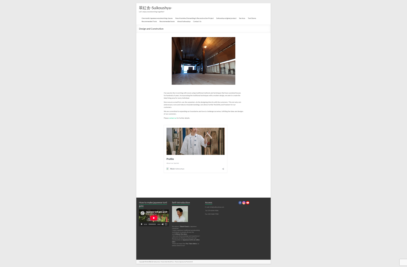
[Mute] (163, 224)
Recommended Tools (149, 21)
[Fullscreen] (166, 224)
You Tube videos (191, 243)
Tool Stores (252, 18)
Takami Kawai (184, 226)
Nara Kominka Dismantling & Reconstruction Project (194, 18)
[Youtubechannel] (247, 202)
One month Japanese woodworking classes (157, 18)
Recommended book (167, 21)
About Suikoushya (183, 21)
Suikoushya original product (226, 18)
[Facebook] (240, 202)
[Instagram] (244, 202)
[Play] (142, 224)
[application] (154, 217)
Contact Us (197, 21)
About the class (181, 234)
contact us (172, 118)
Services (242, 18)
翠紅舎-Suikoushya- (155, 7)
